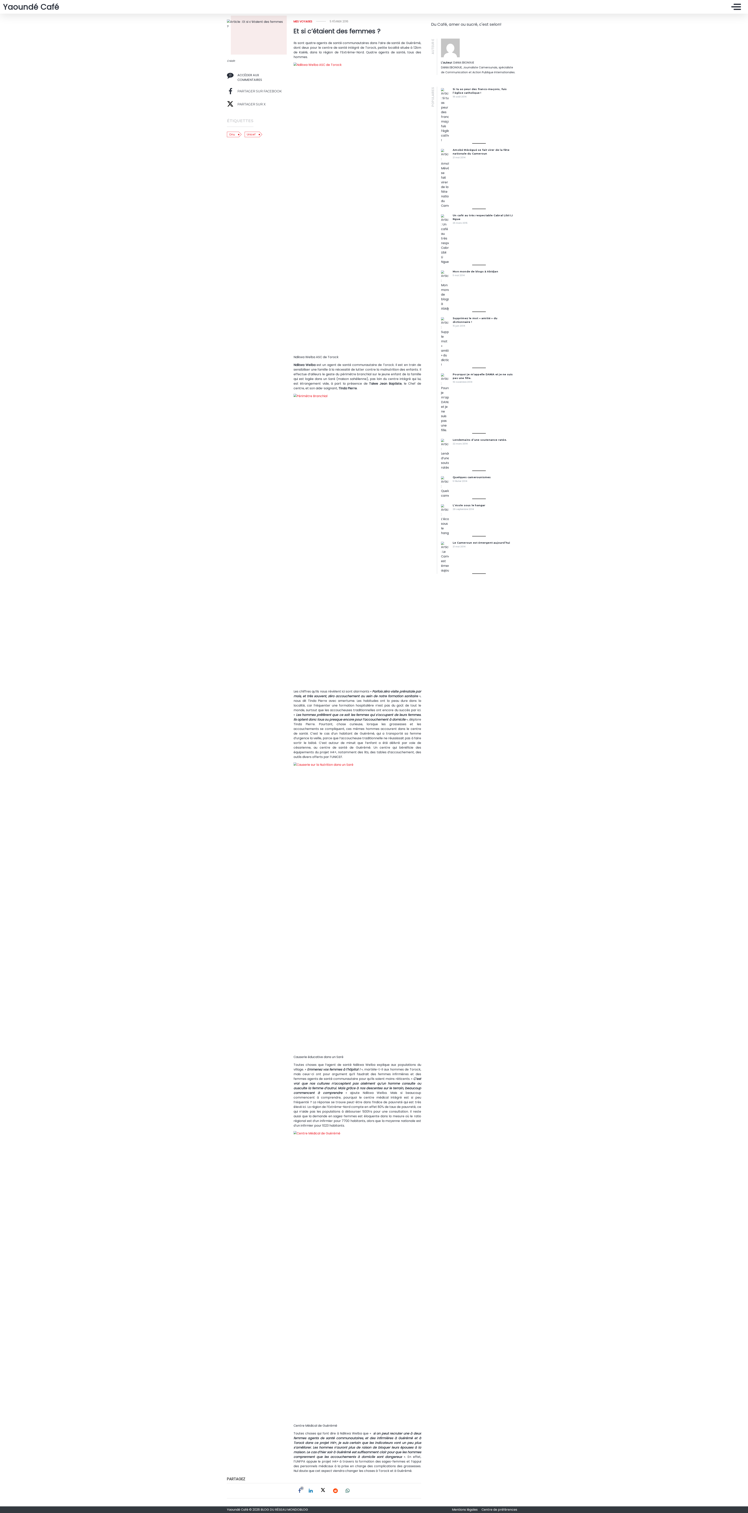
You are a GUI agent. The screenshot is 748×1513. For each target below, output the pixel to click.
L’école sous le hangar (469, 505)
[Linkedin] (311, 1490)
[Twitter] (323, 1490)
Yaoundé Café (31, 6)
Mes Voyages (303, 21)
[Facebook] (299, 1490)
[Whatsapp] (348, 1490)
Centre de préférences (499, 1509)
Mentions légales (465, 1509)
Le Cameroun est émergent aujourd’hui (481, 542)
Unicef (251, 134)
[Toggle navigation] (735, 7)
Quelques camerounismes (472, 477)
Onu (232, 134)
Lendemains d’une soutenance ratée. (480, 439)
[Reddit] (335, 1490)
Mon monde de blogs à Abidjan (475, 271)
